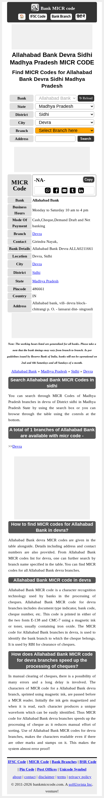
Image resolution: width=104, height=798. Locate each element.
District (21, 115)
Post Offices (47, 769)
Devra (37, 234)
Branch (22, 131)
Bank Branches (64, 762)
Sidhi (36, 273)
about (17, 777)
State (21, 107)
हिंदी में (81, 17)
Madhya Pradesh (45, 281)
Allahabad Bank (24, 371)
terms (61, 777)
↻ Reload (86, 98)
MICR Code (39, 762)
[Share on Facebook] (56, 190)
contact (30, 777)
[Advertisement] (52, 36)
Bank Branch (61, 17)
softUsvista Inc (80, 784)
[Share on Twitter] (72, 190)
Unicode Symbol (73, 769)
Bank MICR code (58, 8)
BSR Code (88, 762)
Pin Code (26, 769)
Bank (21, 98)
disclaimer (46, 777)
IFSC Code (38, 17)
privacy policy (80, 777)
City (21, 123)
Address (21, 139)
